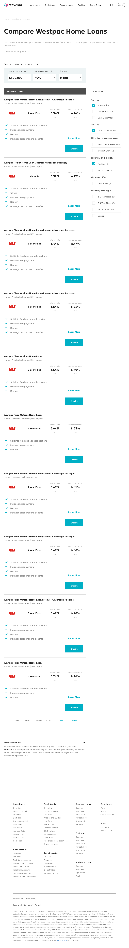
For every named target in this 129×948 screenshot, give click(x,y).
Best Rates (48, 863)
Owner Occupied (20, 821)
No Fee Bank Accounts (23, 863)
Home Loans (16, 19)
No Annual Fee (50, 834)
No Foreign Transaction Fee (56, 840)
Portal (103, 808)
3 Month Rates (50, 866)
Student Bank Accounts (23, 873)
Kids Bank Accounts (21, 870)
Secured (79, 824)
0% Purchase (49, 831)
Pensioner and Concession (24, 876)
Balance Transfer (51, 827)
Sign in (103, 811)
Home (6, 19)
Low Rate (48, 821)
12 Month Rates (51, 873)
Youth (78, 876)
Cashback (17, 840)
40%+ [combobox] (39, 77)
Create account (107, 814)
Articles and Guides (52, 817)
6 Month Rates (50, 870)
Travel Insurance (51, 844)
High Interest (81, 872)
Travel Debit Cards (21, 866)
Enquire (74, 148)
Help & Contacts (107, 830)
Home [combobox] (64, 77)
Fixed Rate (17, 827)
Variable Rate (19, 831)
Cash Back (48, 837)
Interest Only (18, 837)
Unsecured (80, 821)
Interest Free (49, 824)
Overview (17, 808)
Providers (17, 814)
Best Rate (17, 817)
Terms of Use (18, 898)
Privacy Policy (30, 898)
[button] (45, 742)
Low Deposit (18, 834)
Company (105, 827)
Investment (18, 824)
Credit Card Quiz (51, 811)
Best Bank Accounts (22, 860)
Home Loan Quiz (20, 811)
